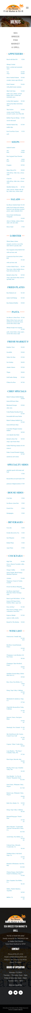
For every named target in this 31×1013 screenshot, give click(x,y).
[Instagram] (21, 993)
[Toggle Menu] (27, 8)
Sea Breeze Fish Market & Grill (15, 40)
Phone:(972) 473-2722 (15, 954)
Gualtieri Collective (18, 1009)
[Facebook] (10, 993)
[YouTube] (15, 993)
